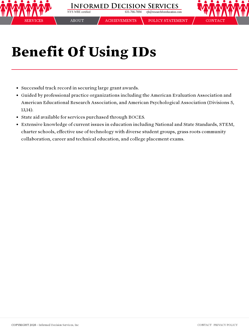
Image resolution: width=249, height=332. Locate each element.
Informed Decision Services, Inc (59, 325)
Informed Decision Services (124, 6)
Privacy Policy (225, 325)
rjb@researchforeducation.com (164, 12)
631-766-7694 (133, 12)
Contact (204, 325)
